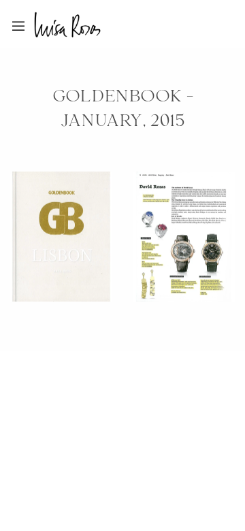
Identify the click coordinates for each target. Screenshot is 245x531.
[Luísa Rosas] (67, 22)
